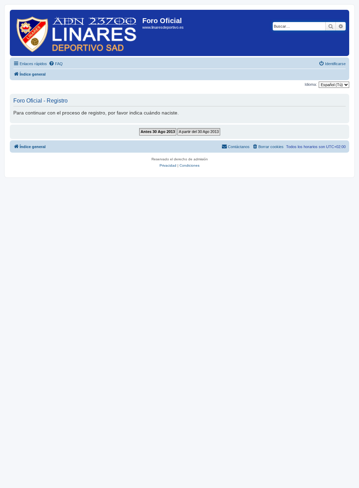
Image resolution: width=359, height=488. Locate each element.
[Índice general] (77, 33)
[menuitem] (56, 64)
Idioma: (311, 84)
